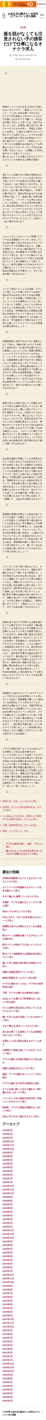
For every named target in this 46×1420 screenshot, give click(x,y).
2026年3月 (7, 1130)
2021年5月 (7, 1345)
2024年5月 (7, 1212)
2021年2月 (7, 1356)
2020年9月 (7, 1375)
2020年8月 (7, 1378)
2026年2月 (7, 1134)
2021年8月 (7, 1334)
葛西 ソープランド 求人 (15, 831)
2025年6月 (7, 1163)
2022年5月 (7, 1300)
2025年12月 (8, 1141)
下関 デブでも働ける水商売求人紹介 (20, 993)
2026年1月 (7, 1137)
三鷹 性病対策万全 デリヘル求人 (19, 825)
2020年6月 (7, 1386)
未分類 (23, 27)
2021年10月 (8, 1326)
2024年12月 (8, 1186)
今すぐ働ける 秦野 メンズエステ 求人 (20, 896)
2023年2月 (7, 1267)
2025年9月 (7, 1152)
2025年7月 (7, 1160)
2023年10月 (8, 1238)
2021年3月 (7, 1352)
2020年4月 (7, 1393)
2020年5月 (7, 1389)
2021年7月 (7, 1338)
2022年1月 (7, 1315)
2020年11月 (8, 1367)
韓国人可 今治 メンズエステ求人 (19, 801)
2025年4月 (7, 1171)
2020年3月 (7, 1397)
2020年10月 (8, 1371)
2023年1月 (7, 1271)
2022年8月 (7, 1289)
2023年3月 (7, 1263)
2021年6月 (7, 1341)
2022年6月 (7, 1297)
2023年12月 (8, 1230)
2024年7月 (7, 1204)
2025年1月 (7, 1182)
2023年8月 (7, 1245)
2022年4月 (7, 1304)
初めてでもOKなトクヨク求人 (17, 911)
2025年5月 (7, 1167)
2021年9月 (7, 1330)
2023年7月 (7, 1249)
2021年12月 (8, 1319)
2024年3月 (7, 1219)
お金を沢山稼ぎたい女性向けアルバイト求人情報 (23, 15)
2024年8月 (7, 1200)
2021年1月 (7, 1360)
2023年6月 (7, 1252)
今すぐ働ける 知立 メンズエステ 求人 (20, 1026)
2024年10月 (8, 1193)
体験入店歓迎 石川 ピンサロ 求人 (18, 1068)
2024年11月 (8, 1189)
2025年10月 (8, 1149)
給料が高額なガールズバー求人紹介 (19, 978)
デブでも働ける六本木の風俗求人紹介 (20, 1083)
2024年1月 (7, 1226)
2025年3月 (7, 1175)
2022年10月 (8, 1282)
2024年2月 (7, 1223)
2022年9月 (7, 1286)
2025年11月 (8, 1145)
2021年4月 (7, 1349)
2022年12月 (8, 1275)
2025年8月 (7, 1156)
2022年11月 (8, 1278)
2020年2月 (7, 1401)
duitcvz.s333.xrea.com (28, 55)
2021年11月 (8, 1323)
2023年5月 (7, 1256)
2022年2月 (7, 1312)
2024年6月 (7, 1208)
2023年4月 (7, 1260)
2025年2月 (7, 1178)
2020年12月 (8, 1363)
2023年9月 (7, 1241)
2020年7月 (7, 1382)
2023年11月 (8, 1234)
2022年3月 (7, 1308)
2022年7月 (7, 1293)
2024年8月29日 (25, 59)
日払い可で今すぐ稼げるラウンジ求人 (20, 1116)
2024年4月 (7, 1215)
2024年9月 (7, 1197)
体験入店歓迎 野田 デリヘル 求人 (18, 972)
